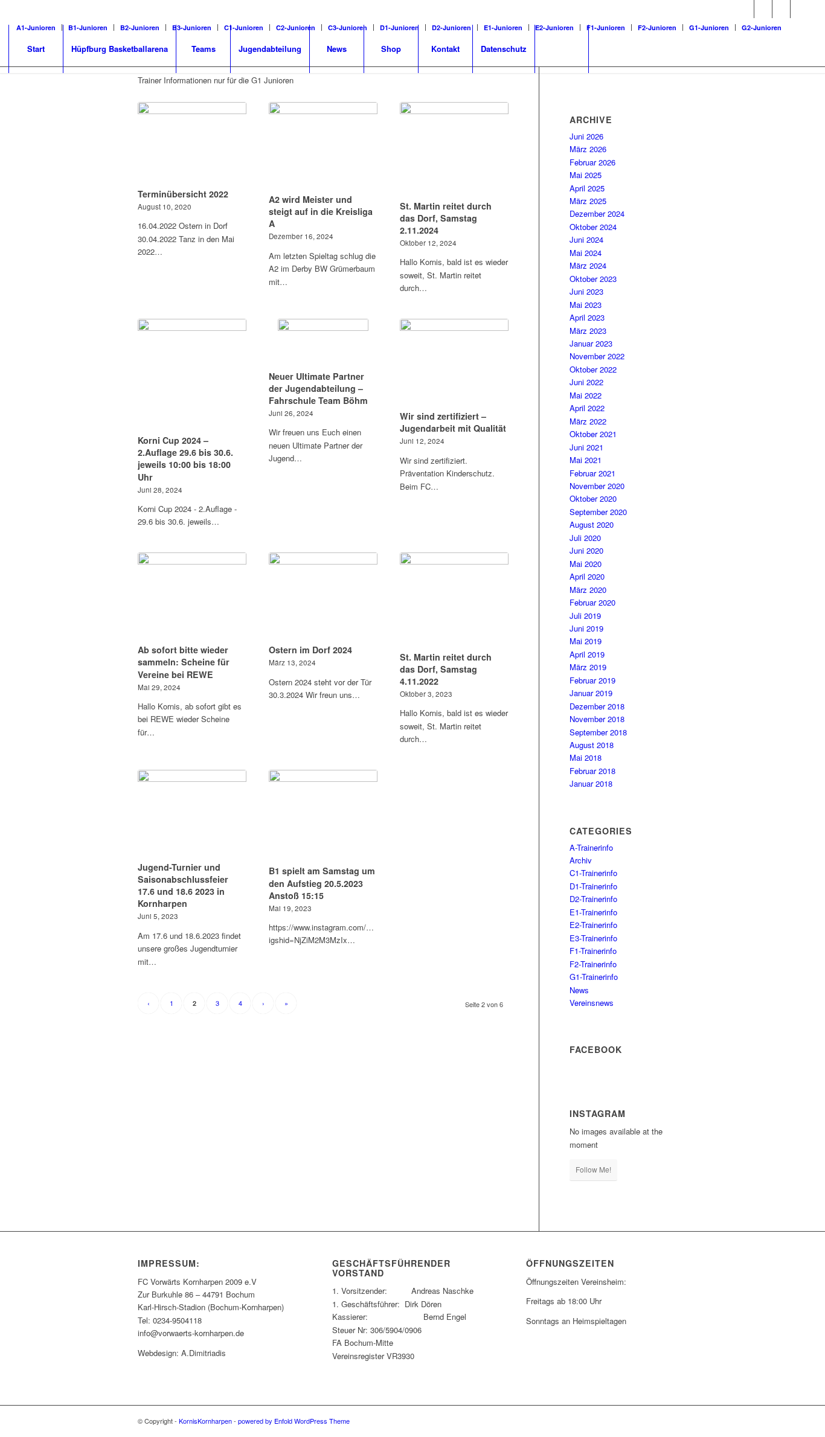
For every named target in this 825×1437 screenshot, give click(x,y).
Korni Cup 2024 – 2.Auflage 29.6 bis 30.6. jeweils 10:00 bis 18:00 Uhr (185, 458)
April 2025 (587, 188)
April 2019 (587, 654)
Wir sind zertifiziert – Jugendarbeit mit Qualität (453, 422)
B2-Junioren (139, 27)
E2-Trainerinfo (593, 924)
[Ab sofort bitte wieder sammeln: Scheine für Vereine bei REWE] (192, 596)
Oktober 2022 (593, 369)
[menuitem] (39, 27)
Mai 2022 (586, 395)
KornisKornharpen (205, 1421)
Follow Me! (593, 1169)
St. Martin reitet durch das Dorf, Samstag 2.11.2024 (446, 218)
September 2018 (598, 732)
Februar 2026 (592, 162)
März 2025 (588, 200)
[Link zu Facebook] (745, 9)
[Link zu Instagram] (781, 9)
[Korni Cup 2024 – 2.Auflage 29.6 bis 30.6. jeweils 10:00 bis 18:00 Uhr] (192, 375)
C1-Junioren (243, 27)
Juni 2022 (586, 382)
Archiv (581, 860)
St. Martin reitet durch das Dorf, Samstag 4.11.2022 (446, 669)
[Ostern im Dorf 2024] (323, 596)
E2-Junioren (554, 27)
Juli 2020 (585, 537)
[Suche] (561, 49)
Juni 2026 (586, 136)
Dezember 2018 (597, 706)
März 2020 (588, 589)
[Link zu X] (763, 9)
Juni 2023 (586, 291)
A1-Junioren (36, 27)
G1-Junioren (709, 27)
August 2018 (592, 745)
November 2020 (597, 485)
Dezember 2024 (597, 213)
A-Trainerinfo (591, 847)
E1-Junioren (503, 27)
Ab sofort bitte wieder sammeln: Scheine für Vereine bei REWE (184, 662)
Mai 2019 (586, 641)
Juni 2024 (586, 239)
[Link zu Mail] (800, 9)
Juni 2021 (586, 447)
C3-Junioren (347, 27)
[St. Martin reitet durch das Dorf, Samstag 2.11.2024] (454, 149)
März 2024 (588, 265)
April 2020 (587, 576)
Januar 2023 (591, 343)
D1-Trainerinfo (593, 886)
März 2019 (588, 667)
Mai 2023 (586, 304)
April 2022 (587, 408)
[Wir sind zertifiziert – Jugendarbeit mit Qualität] (454, 363)
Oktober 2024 (593, 226)
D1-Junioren (399, 27)
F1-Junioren (605, 27)
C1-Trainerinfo (593, 873)
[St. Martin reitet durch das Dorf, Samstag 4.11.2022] (454, 599)
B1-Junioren (88, 27)
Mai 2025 (586, 175)
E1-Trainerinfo (593, 912)
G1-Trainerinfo (594, 976)
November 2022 (597, 356)
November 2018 (597, 719)
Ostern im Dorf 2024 (310, 650)
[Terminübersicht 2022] (192, 143)
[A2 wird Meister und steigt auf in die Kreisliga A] (323, 146)
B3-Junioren (191, 27)
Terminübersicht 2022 (183, 194)
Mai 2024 (586, 252)
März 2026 (588, 149)
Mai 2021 (586, 460)
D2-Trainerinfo (593, 898)
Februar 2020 (592, 602)
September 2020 (598, 511)
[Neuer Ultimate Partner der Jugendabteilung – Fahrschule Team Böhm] (323, 342)
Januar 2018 (591, 783)
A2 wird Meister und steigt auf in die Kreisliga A (321, 211)
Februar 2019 (592, 680)
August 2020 (592, 524)
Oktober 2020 (593, 498)
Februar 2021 (592, 473)
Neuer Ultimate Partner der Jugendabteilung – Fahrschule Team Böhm (318, 388)
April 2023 (587, 317)
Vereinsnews (592, 1002)
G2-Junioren (762, 27)
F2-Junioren (657, 27)
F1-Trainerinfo (593, 950)
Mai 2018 (586, 757)
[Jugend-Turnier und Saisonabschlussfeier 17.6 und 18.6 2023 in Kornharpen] (192, 814)
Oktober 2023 (593, 278)
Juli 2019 (585, 615)
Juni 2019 (586, 628)
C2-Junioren (295, 27)
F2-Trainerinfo (593, 964)
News (579, 990)
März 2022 (588, 421)
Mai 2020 (586, 563)
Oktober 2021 (593, 434)
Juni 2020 (586, 550)
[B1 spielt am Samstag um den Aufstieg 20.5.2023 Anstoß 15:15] (323, 816)
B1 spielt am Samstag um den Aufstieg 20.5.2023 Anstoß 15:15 (322, 883)
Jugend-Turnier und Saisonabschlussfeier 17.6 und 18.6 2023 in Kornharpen (183, 885)
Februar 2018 (592, 770)
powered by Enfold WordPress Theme (294, 1421)
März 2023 (588, 330)
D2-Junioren (451, 27)
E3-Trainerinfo (593, 938)
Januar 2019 (591, 693)
